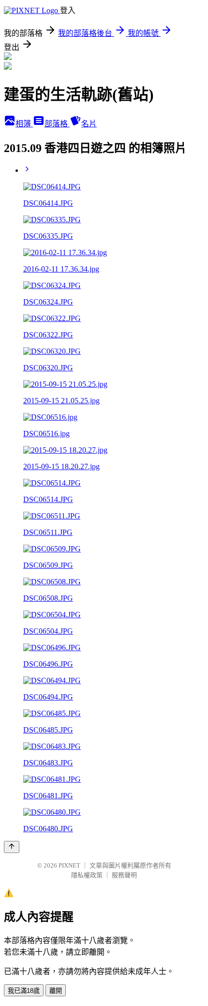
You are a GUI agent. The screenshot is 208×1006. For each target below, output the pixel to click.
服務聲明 (124, 875)
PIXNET (69, 865)
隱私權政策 (87, 875)
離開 (55, 990)
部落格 (57, 124)
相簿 (24, 124)
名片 (89, 124)
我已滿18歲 (24, 990)
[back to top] (11, 847)
